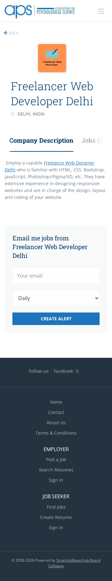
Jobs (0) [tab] (93, 140)
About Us (56, 423)
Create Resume (56, 517)
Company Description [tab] (41, 140)
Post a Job (56, 459)
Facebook (63, 371)
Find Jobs (56, 507)
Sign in (56, 480)
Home (56, 402)
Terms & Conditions (56, 433)
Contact (56, 412)
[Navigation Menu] (101, 11)
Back (13, 33)
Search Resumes (56, 470)
